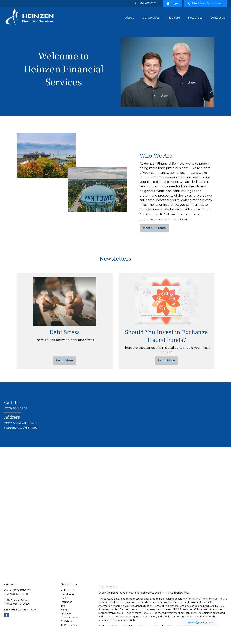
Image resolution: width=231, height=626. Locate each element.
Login (174, 3)
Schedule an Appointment (207, 3)
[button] (129, 17)
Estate (64, 598)
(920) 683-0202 (147, 3)
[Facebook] (6, 615)
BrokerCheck (181, 592)
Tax (63, 605)
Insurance (66, 602)
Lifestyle (66, 613)
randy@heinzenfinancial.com (21, 609)
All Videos (66, 621)
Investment (68, 594)
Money (65, 609)
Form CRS (112, 586)
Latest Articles (69, 617)
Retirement (68, 590)
